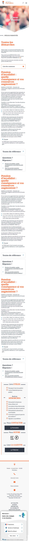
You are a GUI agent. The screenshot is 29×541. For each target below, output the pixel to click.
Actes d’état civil (13, 404)
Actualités (14, 503)
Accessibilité (14, 508)
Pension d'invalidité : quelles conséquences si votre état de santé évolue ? (14, 165)
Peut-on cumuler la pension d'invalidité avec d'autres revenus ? (14, 168)
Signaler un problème (14, 418)
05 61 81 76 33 (14, 478)
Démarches (14, 506)
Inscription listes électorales (16, 406)
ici (20, 57)
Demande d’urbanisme (14, 402)
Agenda (14, 504)
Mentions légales (14, 509)
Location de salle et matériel (16, 408)
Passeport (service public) (15, 388)
